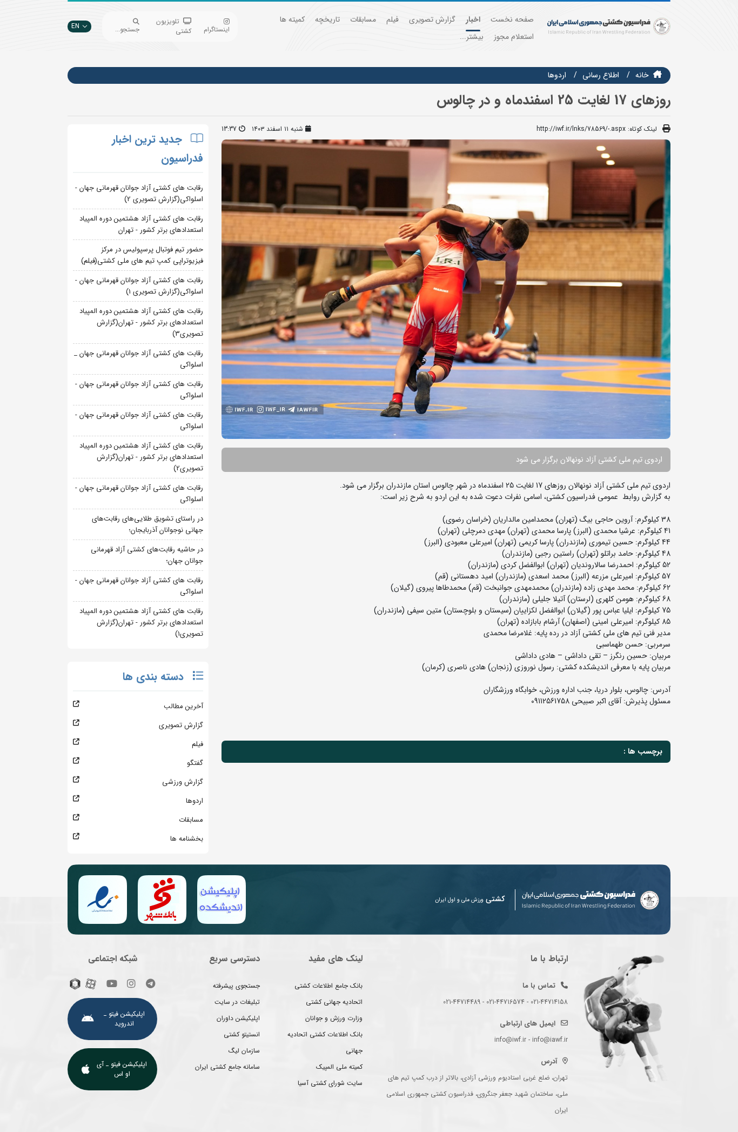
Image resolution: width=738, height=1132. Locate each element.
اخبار (473, 19)
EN (75, 26)
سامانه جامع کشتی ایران (227, 1067)
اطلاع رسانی (600, 75)
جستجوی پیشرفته (236, 986)
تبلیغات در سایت (237, 1002)
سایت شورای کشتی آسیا (330, 1083)
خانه (642, 75)
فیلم (392, 19)
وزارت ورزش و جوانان (334, 1018)
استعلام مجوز (514, 37)
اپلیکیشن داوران (238, 1018)
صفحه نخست (512, 19)
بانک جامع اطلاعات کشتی (328, 986)
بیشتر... (472, 37)
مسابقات (363, 19)
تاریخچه (327, 19)
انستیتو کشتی (242, 1034)
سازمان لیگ (244, 1051)
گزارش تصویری (432, 19)
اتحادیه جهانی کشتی (334, 1002)
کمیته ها (292, 19)
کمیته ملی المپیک (339, 1067)
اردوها (557, 75)
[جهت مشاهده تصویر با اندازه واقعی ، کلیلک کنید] (446, 289)
